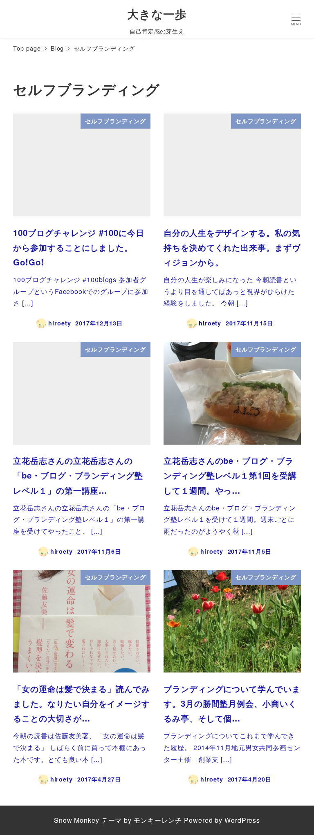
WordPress (242, 820)
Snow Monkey (76, 820)
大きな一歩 (157, 14)
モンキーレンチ (158, 820)
